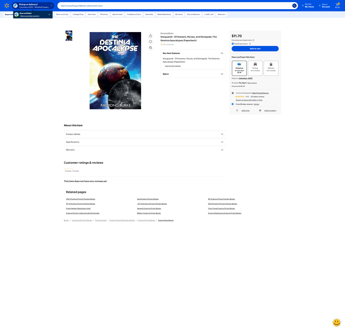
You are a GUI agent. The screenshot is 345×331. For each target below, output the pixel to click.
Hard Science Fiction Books (148, 199)
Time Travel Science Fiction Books (221, 208)
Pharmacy (104, 14)
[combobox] (177, 5)
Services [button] (27, 14)
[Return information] (249, 44)
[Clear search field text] (288, 5)
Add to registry (270, 110)
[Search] (294, 6)
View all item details (173, 66)
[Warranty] (222, 150)
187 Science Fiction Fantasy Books (221, 199)
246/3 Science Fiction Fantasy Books (80, 199)
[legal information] (253, 40)
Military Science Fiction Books (149, 213)
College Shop (78, 14)
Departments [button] (10, 14)
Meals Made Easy (164, 14)
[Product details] (222, 134)
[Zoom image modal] (150, 47)
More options (252, 83)
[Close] (49, 14)
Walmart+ (222, 14)
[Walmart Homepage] (6, 5)
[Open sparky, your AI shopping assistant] (337, 323)
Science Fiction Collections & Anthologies (82, 213)
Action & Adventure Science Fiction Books (224, 213)
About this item (73, 125)
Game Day (149, 14)
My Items (179, 14)
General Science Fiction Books (149, 208)
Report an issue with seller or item (249, 100)
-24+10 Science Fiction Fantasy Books (152, 204)
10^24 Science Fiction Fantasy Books (80, 204)
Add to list (246, 110)
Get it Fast (92, 14)
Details (256, 104)
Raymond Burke (167, 33)
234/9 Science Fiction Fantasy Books (222, 204)
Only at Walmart (193, 14)
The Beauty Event (134, 14)
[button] (308, 5)
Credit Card (208, 14)
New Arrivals (118, 14)
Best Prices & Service (260, 93)
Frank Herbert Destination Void (78, 208)
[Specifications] (222, 142)
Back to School (62, 14)
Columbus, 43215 (245, 78)
